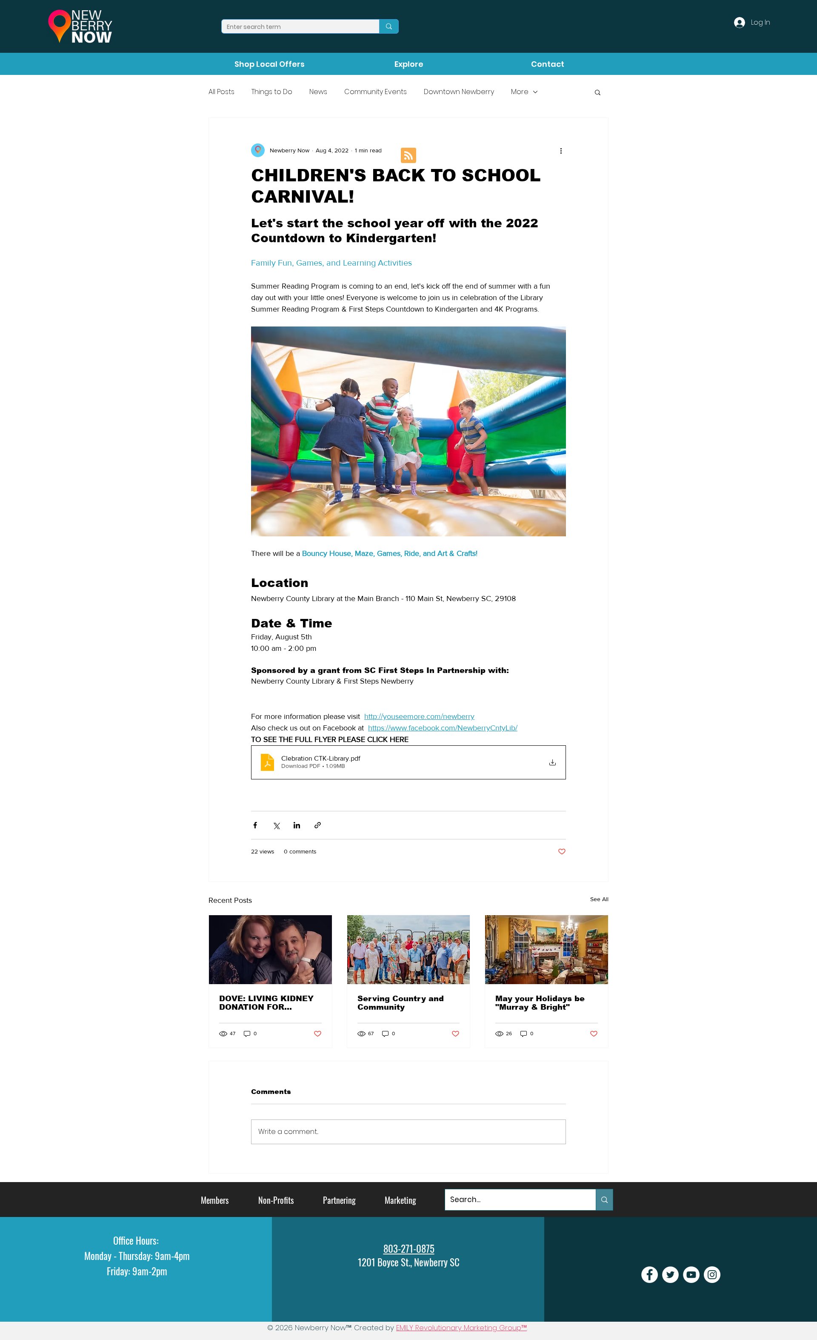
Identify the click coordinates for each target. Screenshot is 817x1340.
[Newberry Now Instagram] (712, 1274)
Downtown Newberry (459, 92)
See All (599, 899)
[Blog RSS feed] (408, 156)
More (519, 92)
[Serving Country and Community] (408, 949)
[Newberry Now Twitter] (670, 1274)
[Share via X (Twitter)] (276, 825)
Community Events (375, 92)
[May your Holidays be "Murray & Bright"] (546, 949)
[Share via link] (318, 825)
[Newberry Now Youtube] (691, 1274)
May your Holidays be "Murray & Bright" (540, 1002)
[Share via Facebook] (255, 825)
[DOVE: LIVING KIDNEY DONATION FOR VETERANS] (270, 949)
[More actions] (561, 150)
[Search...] (604, 1199)
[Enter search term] (388, 26)
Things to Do (271, 92)
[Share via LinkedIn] (297, 825)
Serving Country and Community (400, 1002)
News (318, 92)
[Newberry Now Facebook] (649, 1274)
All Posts (221, 92)
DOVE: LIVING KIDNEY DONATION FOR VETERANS (266, 1002)
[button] (598, 92)
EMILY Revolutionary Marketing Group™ (461, 1328)
